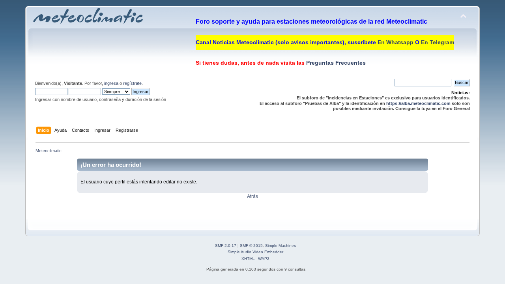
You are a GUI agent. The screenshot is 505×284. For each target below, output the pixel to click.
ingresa (111, 83)
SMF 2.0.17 (225, 245)
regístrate (132, 83)
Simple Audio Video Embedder (255, 252)
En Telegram (437, 42)
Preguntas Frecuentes (335, 63)
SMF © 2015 (251, 245)
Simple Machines (280, 245)
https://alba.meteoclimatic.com (418, 103)
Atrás (252, 196)
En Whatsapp (395, 42)
